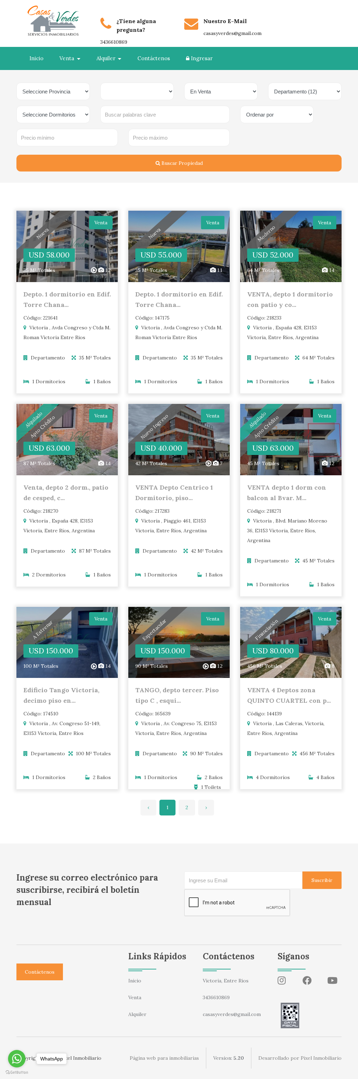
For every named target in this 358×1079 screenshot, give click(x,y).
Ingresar (201, 58)
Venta (134, 997)
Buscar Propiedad (181, 163)
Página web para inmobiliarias (164, 1058)
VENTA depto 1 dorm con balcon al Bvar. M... (286, 492)
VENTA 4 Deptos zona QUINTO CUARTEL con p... (289, 695)
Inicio (36, 58)
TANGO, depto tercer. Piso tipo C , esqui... (177, 695)
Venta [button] (67, 58)
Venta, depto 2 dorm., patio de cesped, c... (65, 492)
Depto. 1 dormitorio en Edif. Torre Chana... (67, 299)
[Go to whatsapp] (17, 1058)
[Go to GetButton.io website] (17, 1072)
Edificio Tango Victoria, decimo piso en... (61, 695)
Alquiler (137, 1014)
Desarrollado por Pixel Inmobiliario (300, 1058)
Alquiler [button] (106, 58)
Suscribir (322, 880)
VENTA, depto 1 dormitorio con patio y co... (290, 299)
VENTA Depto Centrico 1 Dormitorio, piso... (174, 492)
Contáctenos (153, 58)
